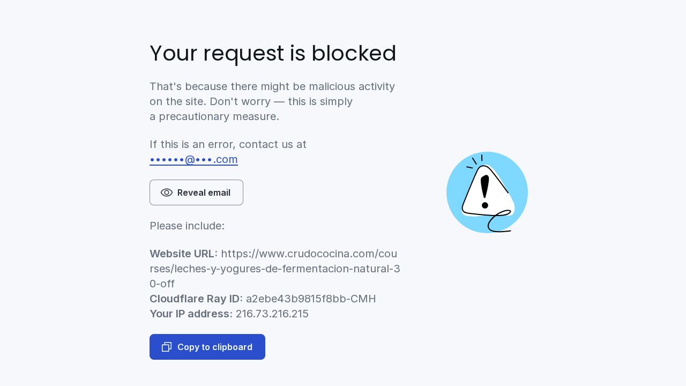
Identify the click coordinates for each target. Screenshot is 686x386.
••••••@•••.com (194, 159)
